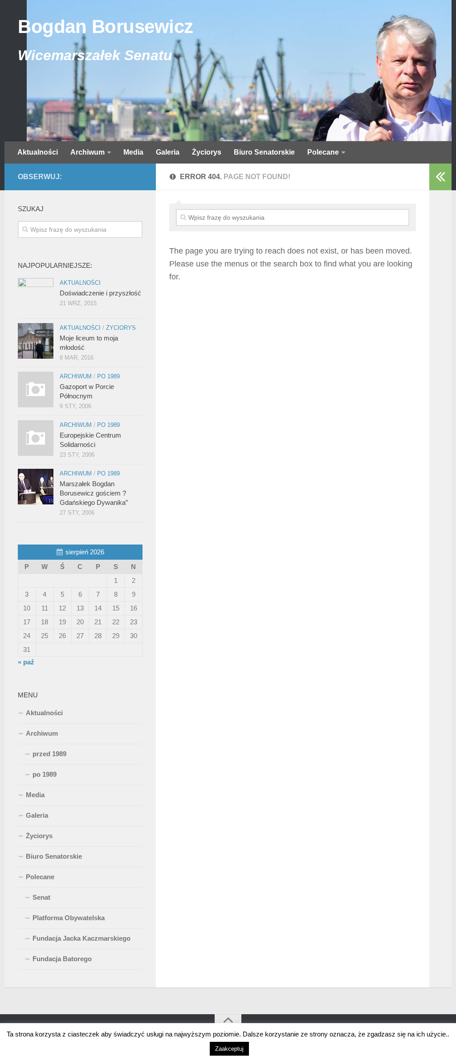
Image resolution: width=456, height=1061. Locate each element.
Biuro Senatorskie (264, 152)
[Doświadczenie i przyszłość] (35, 296)
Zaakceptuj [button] (229, 1048)
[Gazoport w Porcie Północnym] (35, 389)
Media (133, 152)
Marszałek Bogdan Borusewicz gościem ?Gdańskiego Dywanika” (94, 493)
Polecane (323, 152)
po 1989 (108, 376)
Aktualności (37, 152)
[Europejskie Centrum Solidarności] (35, 438)
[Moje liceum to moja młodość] (35, 341)
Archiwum (87, 152)
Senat (41, 897)
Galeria (167, 152)
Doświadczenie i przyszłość (100, 293)
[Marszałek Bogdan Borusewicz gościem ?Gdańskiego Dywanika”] (35, 486)
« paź (26, 662)
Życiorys (206, 152)
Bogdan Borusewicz (105, 26)
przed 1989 (49, 754)
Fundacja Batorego (62, 959)
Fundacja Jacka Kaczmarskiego (81, 938)
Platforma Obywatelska (69, 918)
